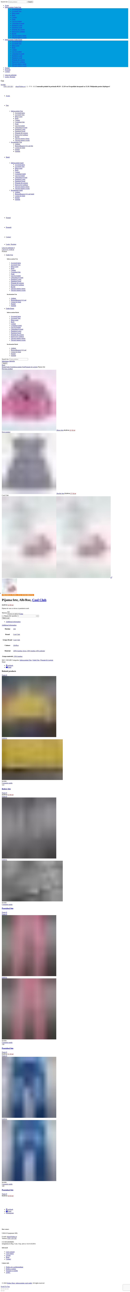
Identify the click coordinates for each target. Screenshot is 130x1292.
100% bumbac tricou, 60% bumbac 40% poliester (29, 651)
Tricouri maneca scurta (19, 38)
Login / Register (10, 77)
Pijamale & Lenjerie (18, 29)
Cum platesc (10, 1253)
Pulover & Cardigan (18, 31)
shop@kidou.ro (20, 86)
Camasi (14, 17)
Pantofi (17, 149)
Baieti (8, 157)
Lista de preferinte (10, 75)
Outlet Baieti (10, 308)
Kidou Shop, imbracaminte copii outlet (19, 1283)
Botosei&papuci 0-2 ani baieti (24, 194)
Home (4, 367)
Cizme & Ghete (20, 148)
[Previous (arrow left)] (1, 1290)
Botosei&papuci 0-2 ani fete (24, 146)
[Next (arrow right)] (3, 1290)
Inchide (3, 85)
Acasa (7, 5)
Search (30, 2)
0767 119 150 (8, 86)
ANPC (8, 1272)
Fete (7, 105)
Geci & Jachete (17, 21)
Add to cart (6, 618)
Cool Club (39, 600)
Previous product (7, 369)
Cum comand (10, 1252)
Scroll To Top (5, 1286)
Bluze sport (15, 13)
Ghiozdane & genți (18, 23)
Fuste (13, 19)
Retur (7, 1257)
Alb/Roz (16, 645)
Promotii (7, 70)
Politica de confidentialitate (14, 1267)
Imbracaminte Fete (17, 111)
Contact (7, 71)
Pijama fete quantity (10, 616)
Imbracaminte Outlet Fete (13, 7)
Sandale (17, 151)
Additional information (13, 622)
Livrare (8, 1255)
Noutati (7, 68)
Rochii (14, 33)
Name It (4, 793)
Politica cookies (11, 1269)
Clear (21, 614)
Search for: (4, 2)
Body (14, 15)
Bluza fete (60, 430)
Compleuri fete (20, 122)
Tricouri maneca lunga (19, 36)
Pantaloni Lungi (17, 25)
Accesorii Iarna (17, 9)
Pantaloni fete (7, 908)
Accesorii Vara (16, 11)
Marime (4, 613)
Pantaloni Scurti (17, 27)
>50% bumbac (18, 656)
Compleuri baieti (20, 174)
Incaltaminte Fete (16, 142)
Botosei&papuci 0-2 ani (18, 300)
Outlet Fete (9, 255)
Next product (6, 432)
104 (14, 629)
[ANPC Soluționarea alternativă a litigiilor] (12, 1280)
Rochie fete (60, 493)
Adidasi (17, 144)
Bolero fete (6, 789)
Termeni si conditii (12, 1271)
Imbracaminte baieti (17, 163)
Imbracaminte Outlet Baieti (13, 39)
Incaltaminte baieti (17, 190)
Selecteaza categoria (8, 361)
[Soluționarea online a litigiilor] (33, 1280)
